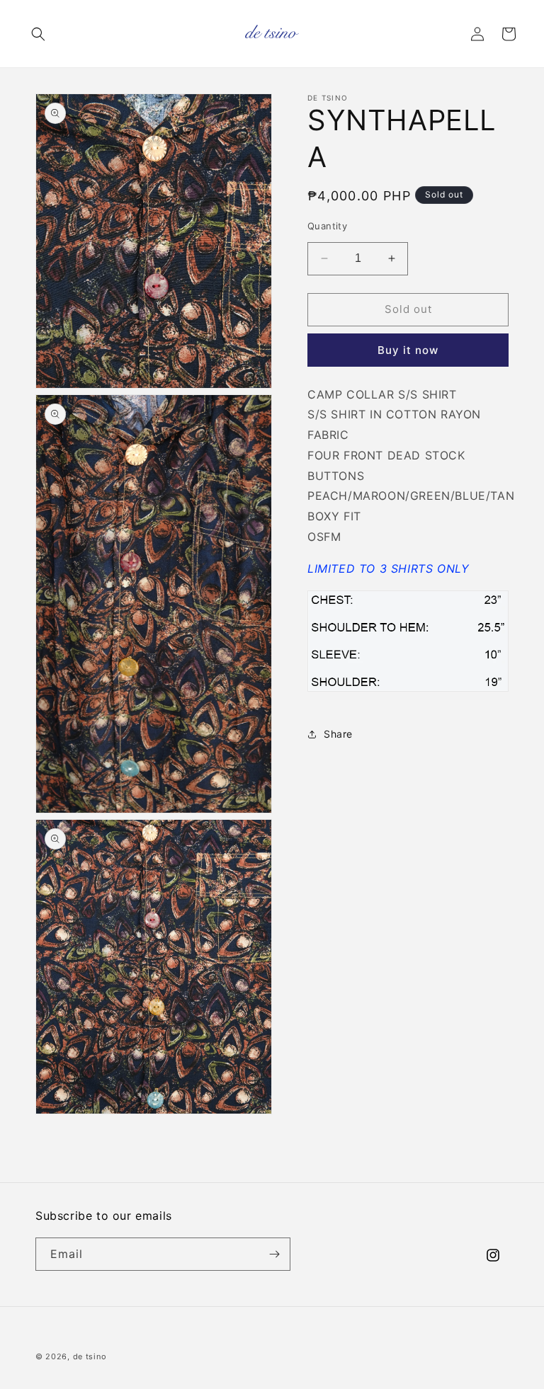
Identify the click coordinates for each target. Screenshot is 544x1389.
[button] (38, 34)
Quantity (327, 226)
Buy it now (408, 350)
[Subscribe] (274, 1254)
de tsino (90, 1356)
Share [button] (338, 734)
